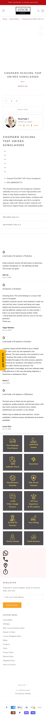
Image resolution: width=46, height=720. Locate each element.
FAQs (5, 648)
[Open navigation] (3, 11)
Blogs (5, 640)
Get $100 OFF (2, 360)
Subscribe (12, 605)
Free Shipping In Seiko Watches (23, 2)
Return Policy (11, 217)
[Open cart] (43, 10)
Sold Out (23, 109)
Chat (20, 125)
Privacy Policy (8, 652)
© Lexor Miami (23, 690)
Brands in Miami (9, 632)
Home (4, 19)
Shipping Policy (12, 225)
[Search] (38, 11)
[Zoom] (41, 27)
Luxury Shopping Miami (12, 636)
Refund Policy (8, 656)
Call (27, 125)
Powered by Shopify (23, 693)
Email (36, 125)
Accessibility (7, 620)
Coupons (6, 644)
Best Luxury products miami (13, 628)
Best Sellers (14, 19)
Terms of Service (9, 664)
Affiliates (6, 624)
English (22, 685)
